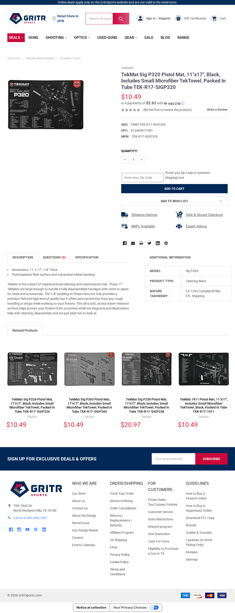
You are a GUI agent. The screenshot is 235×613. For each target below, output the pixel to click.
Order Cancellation (123, 508)
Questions (54, 257)
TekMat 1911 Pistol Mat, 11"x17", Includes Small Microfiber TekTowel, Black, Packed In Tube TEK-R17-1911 (203, 405)
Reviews (192, 552)
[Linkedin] (157, 243)
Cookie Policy (125, 562)
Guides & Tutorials (199, 532)
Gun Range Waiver (85, 530)
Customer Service (160, 512)
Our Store (79, 493)
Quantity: (129, 151)
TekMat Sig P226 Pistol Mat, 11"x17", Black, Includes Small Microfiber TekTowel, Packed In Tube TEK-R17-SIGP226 (32, 405)
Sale (148, 37)
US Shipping (118, 540)
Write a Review (217, 109)
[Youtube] (27, 529)
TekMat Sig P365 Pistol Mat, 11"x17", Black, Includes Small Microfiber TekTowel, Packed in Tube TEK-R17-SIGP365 (89, 405)
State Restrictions (160, 519)
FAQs (114, 547)
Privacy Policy (125, 554)
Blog (165, 37)
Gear (129, 37)
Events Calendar (83, 545)
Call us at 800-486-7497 (30, 518)
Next (225, 331)
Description (22, 257)
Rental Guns (81, 523)
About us (78, 501)
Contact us (80, 508)
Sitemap (192, 559)
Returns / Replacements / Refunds (121, 520)
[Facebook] (124, 243)
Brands (191, 525)
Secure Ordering (121, 501)
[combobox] (107, 18)
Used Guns (107, 37)
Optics (80, 37)
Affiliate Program (122, 532)
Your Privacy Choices (130, 607)
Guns (33, 37)
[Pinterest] (166, 243)
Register (165, 18)
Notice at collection (91, 607)
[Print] (141, 243)
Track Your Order (122, 493)
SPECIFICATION (86, 257)
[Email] (133, 243)
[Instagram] (19, 529)
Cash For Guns (158, 541)
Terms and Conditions (125, 572)
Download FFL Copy (200, 518)
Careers (77, 537)
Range (183, 37)
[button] (152, 103)
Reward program (160, 526)
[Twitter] (149, 243)
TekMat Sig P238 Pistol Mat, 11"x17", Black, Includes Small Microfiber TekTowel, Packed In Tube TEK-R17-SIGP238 (146, 405)
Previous (216, 331)
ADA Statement (159, 534)
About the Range (84, 515)
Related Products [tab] (25, 330)
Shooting (55, 37)
